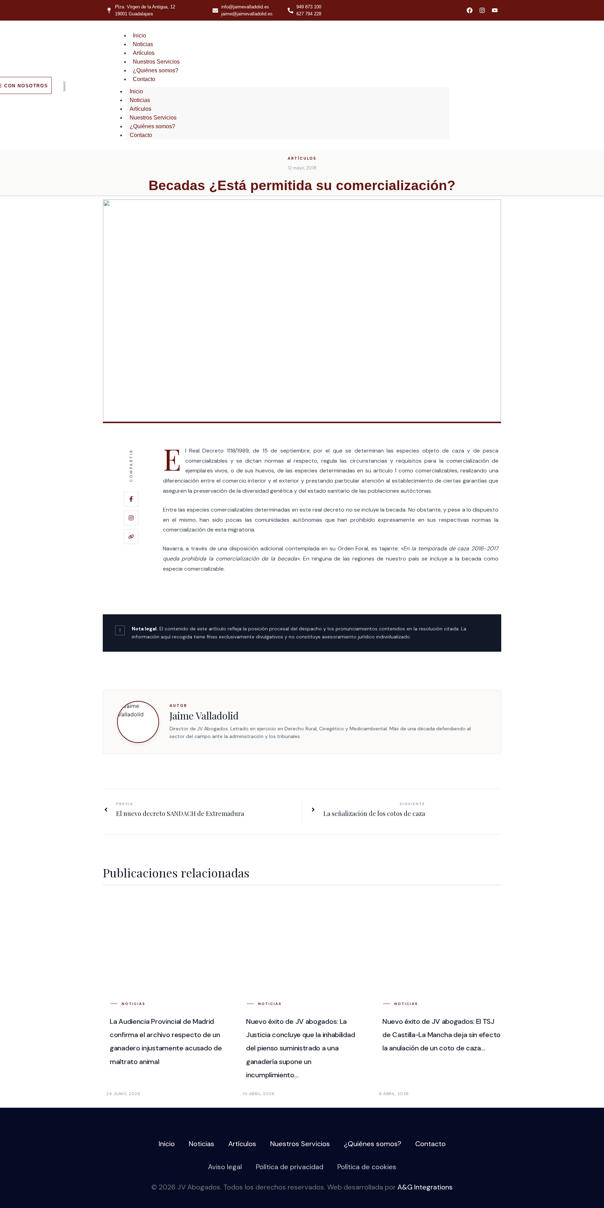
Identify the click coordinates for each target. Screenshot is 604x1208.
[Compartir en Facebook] (131, 499)
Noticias (143, 44)
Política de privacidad (289, 1166)
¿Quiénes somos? (155, 70)
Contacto (144, 79)
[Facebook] (470, 10)
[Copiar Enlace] (131, 536)
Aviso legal (225, 1166)
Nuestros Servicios (156, 62)
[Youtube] (495, 10)
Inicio (139, 35)
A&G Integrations (425, 1187)
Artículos (143, 53)
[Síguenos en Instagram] (131, 518)
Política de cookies (366, 1166)
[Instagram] (482, 10)
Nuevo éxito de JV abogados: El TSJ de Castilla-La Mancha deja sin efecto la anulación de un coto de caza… (441, 1035)
